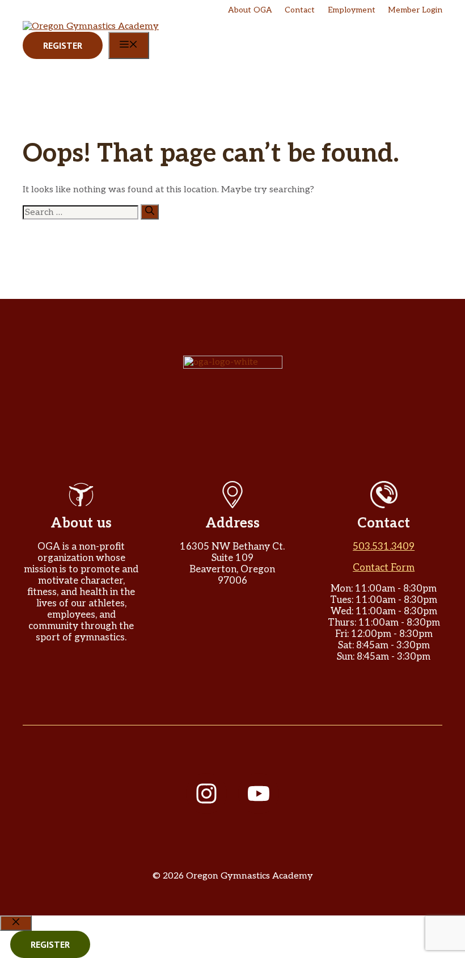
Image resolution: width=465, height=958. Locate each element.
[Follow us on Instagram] (206, 793)
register (50, 944)
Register (62, 45)
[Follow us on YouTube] (258, 793)
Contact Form (384, 567)
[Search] (150, 212)
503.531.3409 (384, 546)
